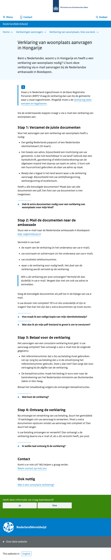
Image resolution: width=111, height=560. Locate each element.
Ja (20, 505)
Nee (54, 505)
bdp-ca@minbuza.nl (29, 234)
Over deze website (16, 541)
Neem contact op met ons (32, 468)
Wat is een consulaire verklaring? (36, 484)
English (26, 553)
